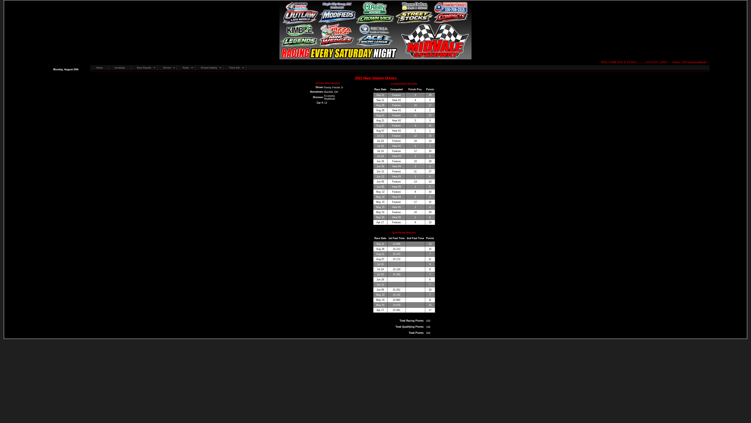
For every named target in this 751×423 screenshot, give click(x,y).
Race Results (144, 67)
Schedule (120, 67)
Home (99, 67)
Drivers (167, 67)
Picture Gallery (209, 67)
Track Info (234, 67)
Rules (186, 67)
